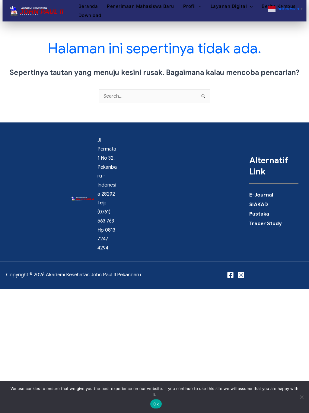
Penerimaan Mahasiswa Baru (132, 6)
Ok (156, 404)
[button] (190, 6)
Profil (181, 6)
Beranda (80, 6)
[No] (301, 397)
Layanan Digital (220, 6)
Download (81, 15)
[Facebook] (230, 275)
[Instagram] (240, 275)
